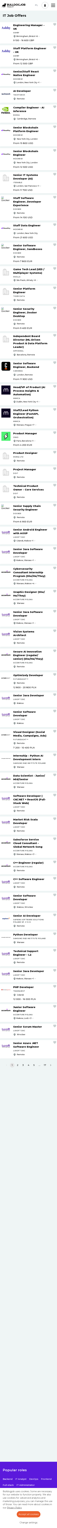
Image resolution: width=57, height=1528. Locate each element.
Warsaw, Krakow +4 (25, 583)
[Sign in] (45, 5)
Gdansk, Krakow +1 (24, 541)
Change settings (28, 1522)
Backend (7, 1479)
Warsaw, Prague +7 (25, 425)
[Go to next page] (51, 1065)
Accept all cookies (29, 1514)
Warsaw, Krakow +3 (25, 854)
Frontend (46, 1479)
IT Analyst (20, 1479)
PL (36, 5)
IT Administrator (25, 1485)
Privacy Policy (14, 1507)
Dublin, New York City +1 (27, 402)
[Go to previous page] (6, 1065)
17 (45, 1065)
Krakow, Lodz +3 (23, 1018)
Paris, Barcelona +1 (24, 441)
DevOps (33, 1479)
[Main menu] (53, 5)
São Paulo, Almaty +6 (26, 280)
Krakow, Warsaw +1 (25, 560)
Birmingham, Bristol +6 (27, 36)
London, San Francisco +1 (27, 186)
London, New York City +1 (27, 82)
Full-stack (8, 1485)
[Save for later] (55, 24)
